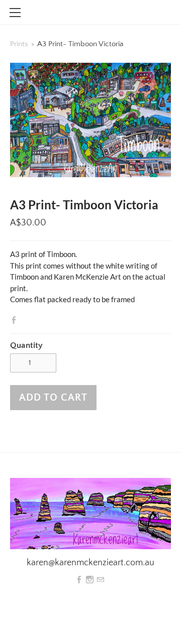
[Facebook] (79, 580)
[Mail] (100, 580)
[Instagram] (90, 580)
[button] (53, 397)
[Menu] (15, 12)
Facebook (16, 320)
